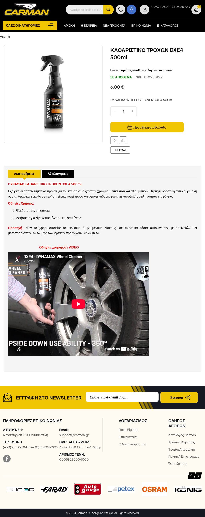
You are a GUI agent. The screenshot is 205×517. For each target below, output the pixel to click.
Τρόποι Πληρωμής (181, 442)
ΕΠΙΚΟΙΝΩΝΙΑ (141, 25)
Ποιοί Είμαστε (128, 430)
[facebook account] (131, 9)
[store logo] (27, 9)
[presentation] (191, 475)
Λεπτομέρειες (24, 173)
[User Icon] (144, 9)
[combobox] (90, 9)
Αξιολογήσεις (58, 173)
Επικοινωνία (128, 437)
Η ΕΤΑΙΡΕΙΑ (89, 25)
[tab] (24, 174)
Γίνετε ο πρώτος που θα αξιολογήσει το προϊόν (141, 70)
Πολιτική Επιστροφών (183, 456)
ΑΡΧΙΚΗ (69, 25)
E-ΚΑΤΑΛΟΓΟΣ (167, 25)
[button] (144, 9)
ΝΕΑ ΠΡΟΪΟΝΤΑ (114, 25)
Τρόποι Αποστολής (182, 449)
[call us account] (120, 9)
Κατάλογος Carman (182, 435)
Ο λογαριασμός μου (132, 444)
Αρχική (5, 36)
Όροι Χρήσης (177, 463)
